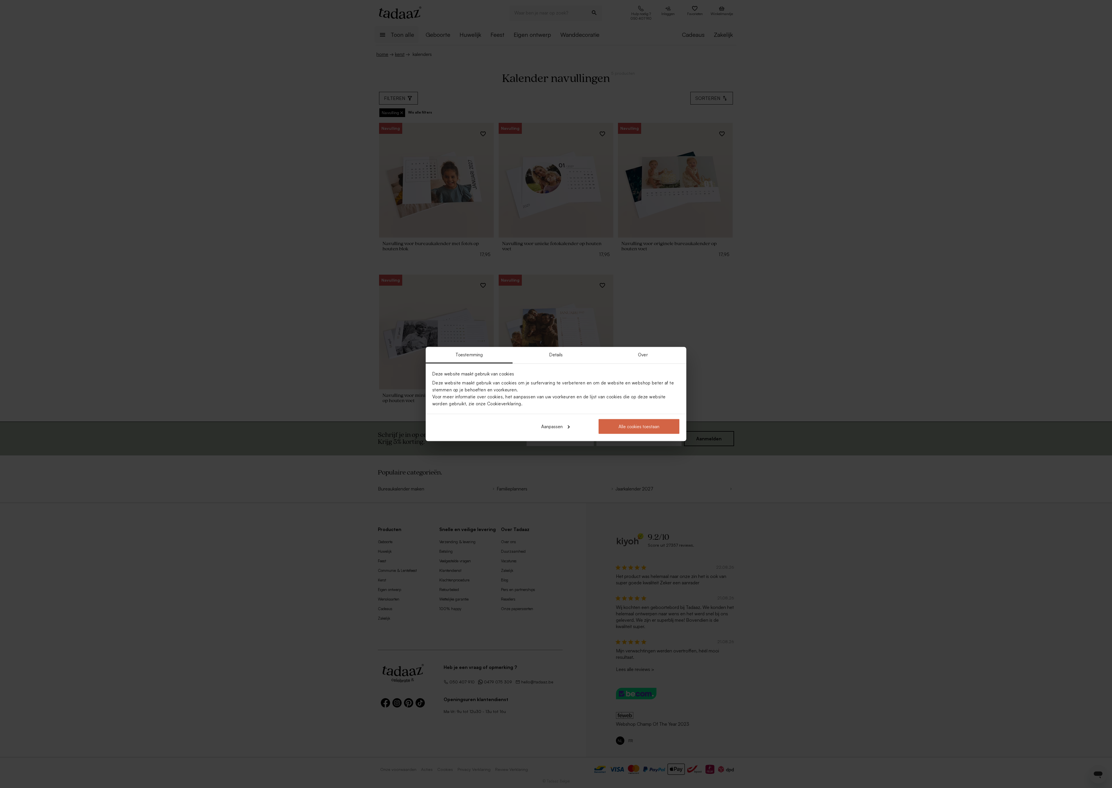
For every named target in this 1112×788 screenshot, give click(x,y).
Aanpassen (552, 426)
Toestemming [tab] (469, 354)
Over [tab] (643, 354)
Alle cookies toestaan (639, 426)
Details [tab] (556, 354)
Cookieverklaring (504, 403)
